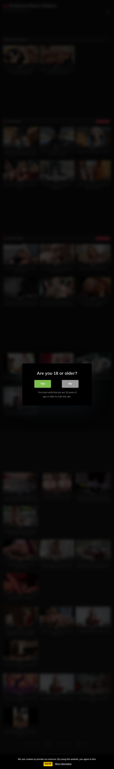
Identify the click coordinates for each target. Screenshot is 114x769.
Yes (42, 384)
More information (63, 764)
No (70, 384)
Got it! (48, 764)
